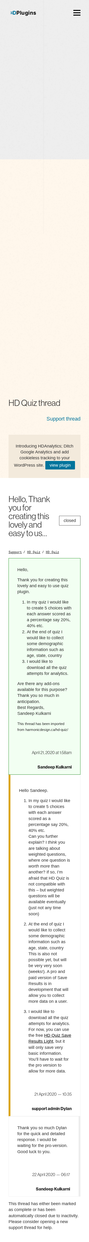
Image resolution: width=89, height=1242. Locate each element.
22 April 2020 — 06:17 (51, 1174)
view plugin (60, 465)
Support (15, 552)
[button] (76, 13)
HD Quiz (33, 552)
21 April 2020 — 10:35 (53, 1094)
